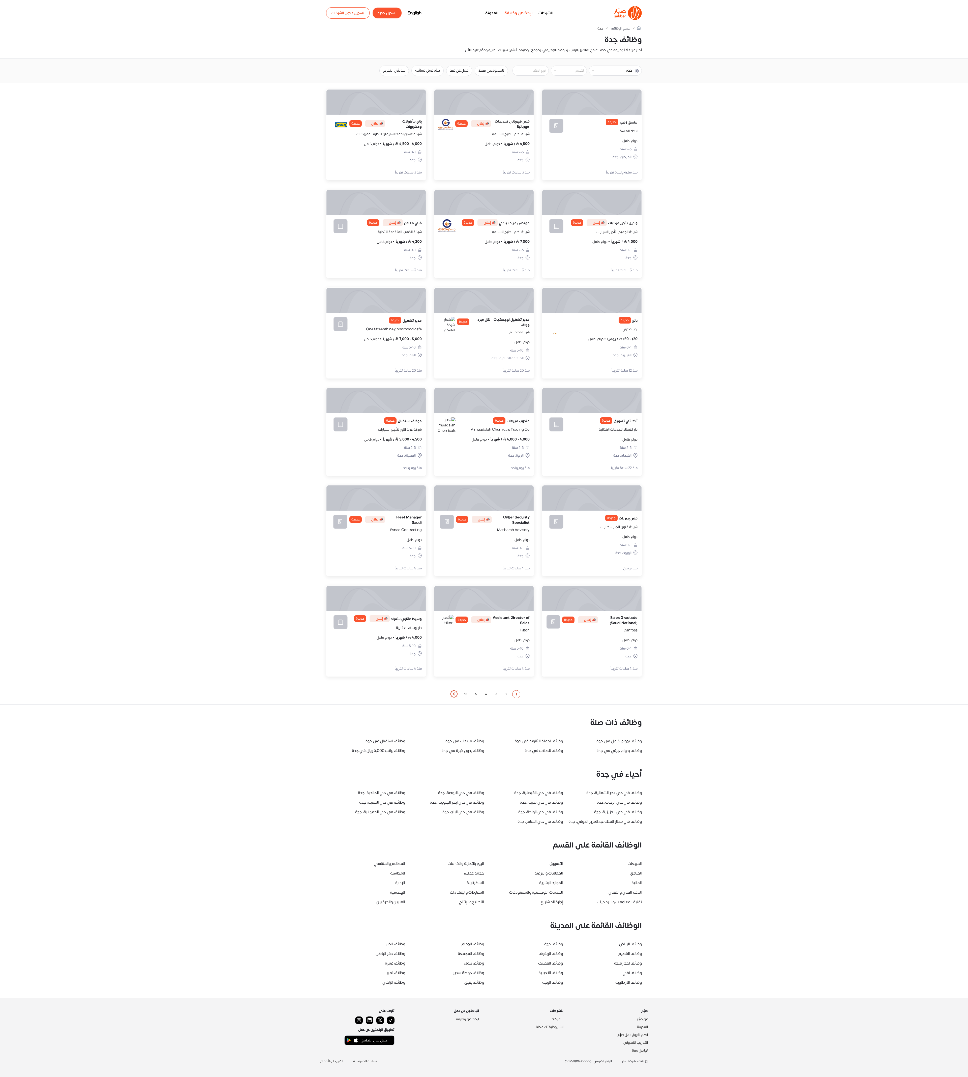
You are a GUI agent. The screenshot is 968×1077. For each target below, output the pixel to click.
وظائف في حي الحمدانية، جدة (380, 812)
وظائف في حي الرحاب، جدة (619, 802)
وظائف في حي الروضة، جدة (461, 793)
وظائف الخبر (395, 944)
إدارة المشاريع (551, 902)
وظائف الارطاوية (628, 982)
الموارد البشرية (551, 883)
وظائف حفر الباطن (390, 953)
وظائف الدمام (473, 944)
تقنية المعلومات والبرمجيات (619, 902)
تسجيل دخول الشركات (347, 13)
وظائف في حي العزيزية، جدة (618, 812)
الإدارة (400, 883)
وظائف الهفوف (551, 953)
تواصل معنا (640, 1050)
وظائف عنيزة (395, 963)
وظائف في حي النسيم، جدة (382, 802)
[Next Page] (454, 694)
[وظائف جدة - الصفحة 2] (454, 694)
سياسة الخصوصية (365, 1061)
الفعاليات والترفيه (548, 873)
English (414, 13)
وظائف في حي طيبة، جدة (541, 802)
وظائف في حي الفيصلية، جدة (538, 793)
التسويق (556, 863)
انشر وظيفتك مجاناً (549, 1027)
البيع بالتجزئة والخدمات (466, 863)
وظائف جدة (553, 944)
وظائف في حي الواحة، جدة (540, 812)
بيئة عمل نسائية (427, 70)
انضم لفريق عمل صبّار (633, 1034)
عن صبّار (642, 1019)
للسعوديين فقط (491, 70)
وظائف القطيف (550, 963)
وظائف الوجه (552, 982)
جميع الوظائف (620, 28)
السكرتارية (475, 883)
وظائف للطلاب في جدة (544, 750)
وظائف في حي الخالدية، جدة (381, 793)
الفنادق (636, 873)
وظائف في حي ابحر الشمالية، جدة (614, 793)
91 (465, 694)
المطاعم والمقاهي (389, 863)
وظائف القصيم (630, 953)
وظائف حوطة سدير (468, 973)
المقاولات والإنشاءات (467, 892)
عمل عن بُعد (459, 70)
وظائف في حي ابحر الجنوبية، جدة (457, 802)
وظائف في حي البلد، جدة (463, 812)
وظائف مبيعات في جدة (464, 741)
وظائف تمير (395, 973)
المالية (636, 883)
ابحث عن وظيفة (518, 13)
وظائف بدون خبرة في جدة (462, 750)
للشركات (546, 13)
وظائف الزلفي (393, 982)
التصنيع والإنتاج (471, 902)
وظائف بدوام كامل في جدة (619, 741)
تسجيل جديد (387, 13)
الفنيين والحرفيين (390, 902)
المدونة (491, 13)
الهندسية (397, 892)
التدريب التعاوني (635, 1042)
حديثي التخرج (394, 70)
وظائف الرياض (630, 944)
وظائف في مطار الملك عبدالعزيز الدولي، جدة (605, 821)
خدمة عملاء (474, 873)
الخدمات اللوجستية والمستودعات (536, 892)
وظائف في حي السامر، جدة (540, 821)
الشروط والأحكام (331, 1061)
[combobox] (565, 70)
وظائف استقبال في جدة (385, 741)
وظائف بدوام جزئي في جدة (619, 750)
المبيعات (635, 863)
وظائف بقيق (474, 982)
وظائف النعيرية (550, 973)
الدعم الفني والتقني (625, 892)
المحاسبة (397, 873)
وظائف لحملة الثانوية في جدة (539, 741)
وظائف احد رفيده (628, 963)
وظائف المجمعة (471, 953)
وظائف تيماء (474, 963)
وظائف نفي (632, 973)
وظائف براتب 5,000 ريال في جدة (378, 750)
